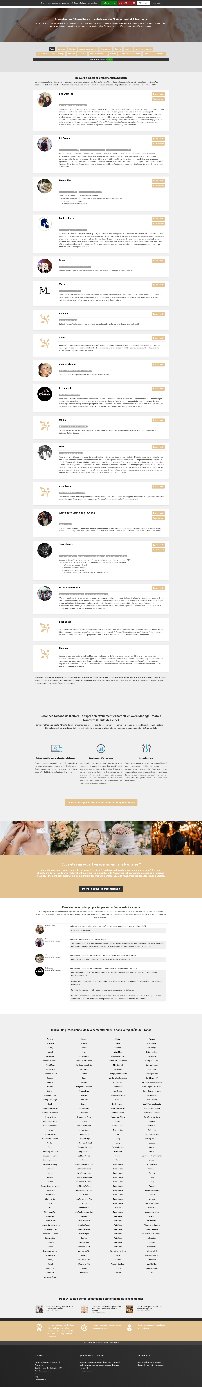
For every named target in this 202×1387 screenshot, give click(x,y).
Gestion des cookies (42, 1374)
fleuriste (118, 49)
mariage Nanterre (86, 1371)
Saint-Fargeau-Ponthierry (151, 1087)
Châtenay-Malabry (50, 1164)
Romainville (152, 1056)
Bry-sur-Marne (50, 1134)
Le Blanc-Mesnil (84, 1156)
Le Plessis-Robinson (84, 1182)
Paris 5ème (118, 1229)
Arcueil (50, 1052)
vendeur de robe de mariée (154, 54)
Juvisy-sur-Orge (84, 1139)
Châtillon (50, 1169)
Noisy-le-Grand (117, 1126)
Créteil (50, 1247)
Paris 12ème (118, 1173)
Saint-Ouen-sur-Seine (152, 1117)
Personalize (143, 3)
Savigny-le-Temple (152, 1134)
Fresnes (84, 1074)
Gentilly (84, 1095)
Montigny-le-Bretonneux (118, 1074)
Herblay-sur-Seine (84, 1117)
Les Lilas (84, 1203)
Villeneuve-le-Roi (152, 1229)
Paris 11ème (118, 1169)
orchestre (82, 54)
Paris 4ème (118, 1225)
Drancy (50, 1260)
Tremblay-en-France (152, 1190)
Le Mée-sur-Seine (84, 1173)
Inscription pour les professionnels (101, 888)
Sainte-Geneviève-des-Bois (152, 1082)
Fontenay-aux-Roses (84, 1061)
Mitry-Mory (118, 1052)
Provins (118, 1273)
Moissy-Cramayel (117, 1056)
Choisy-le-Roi (50, 1199)
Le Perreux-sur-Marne (84, 1177)
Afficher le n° (159, 99)
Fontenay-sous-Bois (84, 1065)
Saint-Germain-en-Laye (152, 1091)
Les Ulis (84, 1216)
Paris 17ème (118, 1195)
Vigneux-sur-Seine (152, 1212)
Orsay (118, 1139)
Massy (84, 1268)
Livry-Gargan (84, 1234)
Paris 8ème (118, 1242)
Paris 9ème (118, 1247)
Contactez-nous (40, 1380)
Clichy (50, 1208)
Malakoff (84, 1255)
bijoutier (72, 49)
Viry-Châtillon (152, 1264)
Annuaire (38, 1362)
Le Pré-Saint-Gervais (84, 1190)
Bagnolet (50, 1082)
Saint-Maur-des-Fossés (152, 1104)
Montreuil (118, 1087)
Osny (118, 1143)
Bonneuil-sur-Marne (50, 1108)
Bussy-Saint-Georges (50, 1139)
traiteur (113, 54)
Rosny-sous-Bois (151, 1061)
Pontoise (118, 1268)
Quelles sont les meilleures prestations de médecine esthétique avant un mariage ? (106, 1309)
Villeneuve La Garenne (152, 1225)
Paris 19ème (118, 1203)
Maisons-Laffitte (84, 1251)
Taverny (152, 1173)
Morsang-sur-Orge (118, 1095)
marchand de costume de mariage (51, 54)
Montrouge (118, 1091)
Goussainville (84, 1108)
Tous (52, 49)
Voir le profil (159, 94)
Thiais (152, 1177)
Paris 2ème (118, 1216)
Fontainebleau (84, 1056)
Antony (50, 1048)
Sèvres (152, 1152)
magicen (128, 49)
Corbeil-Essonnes (50, 1229)
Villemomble (152, 1221)
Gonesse (84, 1104)
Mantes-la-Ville (84, 1264)
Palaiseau (118, 1152)
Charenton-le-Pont (50, 1160)
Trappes (152, 1186)
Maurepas (84, 1273)
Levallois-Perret (84, 1221)
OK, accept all (109, 3)
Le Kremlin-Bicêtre (84, 1169)
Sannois (152, 1121)
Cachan (50, 1143)
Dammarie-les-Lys (50, 1251)
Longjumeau (84, 1242)
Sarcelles (151, 1126)
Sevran (152, 1147)
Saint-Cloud (152, 1069)
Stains (151, 1160)
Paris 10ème (118, 1164)
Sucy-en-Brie (152, 1164)
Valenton (151, 1195)
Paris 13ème (118, 1177)
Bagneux (50, 1078)
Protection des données (43, 1371)
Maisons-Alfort (84, 1247)
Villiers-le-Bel (152, 1251)
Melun (118, 1043)
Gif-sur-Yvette (84, 1100)
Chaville (50, 1177)
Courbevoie (50, 1242)
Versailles (152, 1208)
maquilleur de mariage (143, 49)
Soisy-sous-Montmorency (152, 1156)
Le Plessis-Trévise (84, 1186)
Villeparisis (152, 1238)
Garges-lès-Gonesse (84, 1087)
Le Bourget (84, 1160)
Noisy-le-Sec (118, 1130)
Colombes (50, 1216)
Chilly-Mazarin (50, 1195)
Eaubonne (50, 1268)
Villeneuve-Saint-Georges (151, 1234)
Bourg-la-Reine (50, 1117)
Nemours (118, 1100)
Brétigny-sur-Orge (50, 1121)
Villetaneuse (152, 1247)
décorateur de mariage (88, 49)
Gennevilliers (84, 1091)
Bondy (50, 1104)
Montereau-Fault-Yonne (118, 1061)
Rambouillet (151, 1043)
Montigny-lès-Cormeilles (118, 1078)
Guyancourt (84, 1113)
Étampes (84, 1048)
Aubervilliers (50, 1069)
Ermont (84, 1043)
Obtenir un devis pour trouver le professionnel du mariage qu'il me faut (101, 802)
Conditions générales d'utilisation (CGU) (48, 1368)
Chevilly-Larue (50, 1190)
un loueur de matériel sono (130, 54)
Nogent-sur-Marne (118, 1117)
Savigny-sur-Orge (151, 1139)
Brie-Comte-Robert (50, 1126)
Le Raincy (84, 1195)
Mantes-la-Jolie (84, 1260)
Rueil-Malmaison (152, 1065)
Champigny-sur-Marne (50, 1152)
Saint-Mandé (152, 1100)
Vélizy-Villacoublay (152, 1203)
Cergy (50, 1147)
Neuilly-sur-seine (118, 1113)
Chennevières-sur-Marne (50, 1186)
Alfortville (50, 1043)
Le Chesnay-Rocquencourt (84, 1164)
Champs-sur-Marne (50, 1156)
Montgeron (118, 1069)
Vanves (152, 1199)
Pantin (117, 1156)
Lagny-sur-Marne (84, 1152)
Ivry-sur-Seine (84, 1130)
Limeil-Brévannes (84, 1229)
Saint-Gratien (152, 1095)
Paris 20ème (118, 1212)
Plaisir (118, 1255)
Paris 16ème (118, 1190)
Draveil (50, 1264)
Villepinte (151, 1242)
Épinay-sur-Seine (50, 1277)
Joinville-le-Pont (84, 1134)
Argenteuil (50, 1056)
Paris (118, 1160)
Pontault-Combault (118, 1264)
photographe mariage (98, 54)
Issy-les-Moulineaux (84, 1126)
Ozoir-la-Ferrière (118, 1147)
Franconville (84, 1069)
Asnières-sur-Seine (50, 1061)
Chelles (50, 1182)
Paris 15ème (118, 1186)
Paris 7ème (118, 1238)
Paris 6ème (118, 1234)
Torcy (152, 1182)
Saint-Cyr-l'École (152, 1074)
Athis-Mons (50, 1065)
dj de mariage (106, 49)
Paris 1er (118, 1208)
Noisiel (117, 1121)
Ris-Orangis (152, 1048)
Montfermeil (118, 1065)
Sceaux (152, 1143)
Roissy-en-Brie (151, 1052)
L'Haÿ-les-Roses (84, 1225)
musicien (71, 54)
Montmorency (118, 1082)
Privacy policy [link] (156, 3)
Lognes (84, 1238)
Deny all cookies (128, 3)
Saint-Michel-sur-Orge (152, 1108)
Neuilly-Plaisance (118, 1104)
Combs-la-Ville (50, 1221)
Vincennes (152, 1260)
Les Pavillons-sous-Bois (84, 1212)
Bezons (50, 1087)
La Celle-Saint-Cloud (84, 1143)
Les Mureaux (84, 1208)
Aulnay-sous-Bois (50, 1074)
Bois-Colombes (50, 1095)
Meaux (118, 1039)
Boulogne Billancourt (50, 1113)
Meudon (118, 1048)
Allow (110, 59)
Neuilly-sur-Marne (118, 1108)
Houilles (84, 1121)
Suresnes (151, 1169)
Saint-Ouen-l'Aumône (152, 1113)
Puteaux (152, 1039)
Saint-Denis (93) (152, 1078)
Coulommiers (50, 1238)
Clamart (50, 1203)
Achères (50, 1039)
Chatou (50, 1173)
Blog (36, 1377)
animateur (62, 49)
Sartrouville (152, 1130)
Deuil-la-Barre (50, 1255)
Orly (118, 1134)
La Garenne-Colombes (84, 1147)
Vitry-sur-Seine (152, 1268)
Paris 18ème (118, 1199)
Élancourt (50, 1273)
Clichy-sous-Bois (50, 1212)
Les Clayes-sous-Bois (84, 1199)
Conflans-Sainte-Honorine (50, 1225)
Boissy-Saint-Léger (50, 1100)
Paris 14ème (118, 1182)
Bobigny (50, 1091)
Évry (84, 1052)
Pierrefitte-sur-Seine (118, 1251)
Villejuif (152, 1216)
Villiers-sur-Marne (152, 1255)
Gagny (84, 1078)
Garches (84, 1082)
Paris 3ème (118, 1221)
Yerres (151, 1273)
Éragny (84, 1039)
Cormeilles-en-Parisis (50, 1234)
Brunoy (50, 1130)
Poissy (118, 1260)
